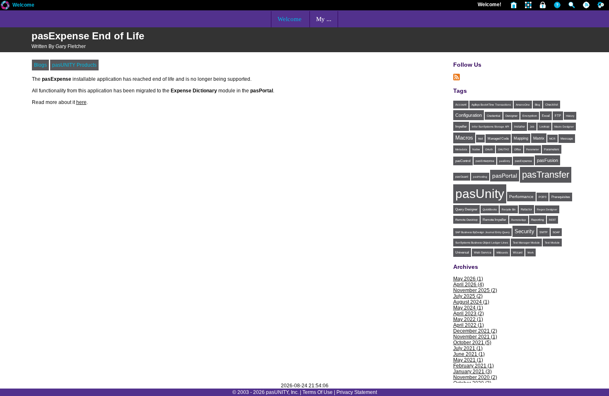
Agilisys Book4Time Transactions (491, 104)
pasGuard (461, 176)
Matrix (538, 138)
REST (552, 219)
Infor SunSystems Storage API (490, 126)
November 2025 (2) (475, 290)
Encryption (529, 115)
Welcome (23, 5)
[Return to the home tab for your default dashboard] (511, 4)
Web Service (482, 252)
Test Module (552, 242)
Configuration (468, 115)
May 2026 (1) (468, 279)
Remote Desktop (466, 219)
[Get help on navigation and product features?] (555, 4)
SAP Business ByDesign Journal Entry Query (482, 232)
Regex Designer (547, 209)
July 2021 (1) (468, 348)
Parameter (532, 149)
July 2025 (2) (468, 296)
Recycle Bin (509, 209)
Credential (493, 115)
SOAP (556, 232)
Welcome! (489, 4)
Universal (462, 252)
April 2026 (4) (468, 284)
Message (567, 138)
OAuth (489, 149)
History (570, 115)
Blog (537, 104)
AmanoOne (523, 104)
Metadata (461, 149)
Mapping (521, 138)
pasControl (463, 161)
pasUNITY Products (74, 65)
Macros (464, 138)
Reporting (537, 220)
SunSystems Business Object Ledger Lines (481, 242)
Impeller (461, 126)
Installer (519, 126)
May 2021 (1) (468, 360)
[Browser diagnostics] (598, 4)
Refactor (526, 209)
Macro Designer (564, 126)
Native (476, 149)
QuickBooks (490, 209)
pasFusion (547, 160)
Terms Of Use (317, 392)
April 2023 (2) (468, 313)
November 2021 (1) (475, 337)
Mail (480, 138)
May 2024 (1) (468, 308)
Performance (521, 196)
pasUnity (479, 193)
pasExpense (523, 161)
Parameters (551, 149)
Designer (511, 115)
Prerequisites (560, 197)
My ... (323, 19)
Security (524, 231)
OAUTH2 (503, 149)
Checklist (551, 104)
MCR (552, 138)
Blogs (40, 65)
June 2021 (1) (469, 354)
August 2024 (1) (471, 302)
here (81, 102)
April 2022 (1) (468, 325)
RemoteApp (518, 219)
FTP (558, 116)
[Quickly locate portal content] (569, 4)
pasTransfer (545, 174)
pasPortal (504, 175)
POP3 (542, 197)
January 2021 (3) (472, 371)
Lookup (544, 126)
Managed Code (498, 138)
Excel (546, 116)
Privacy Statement (356, 392)
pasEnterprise (485, 160)
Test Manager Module (526, 242)
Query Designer (466, 209)
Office (517, 149)
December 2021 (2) (475, 331)
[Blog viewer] (584, 4)
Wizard (517, 252)
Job (532, 126)
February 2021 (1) (473, 366)
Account (460, 104)
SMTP (543, 232)
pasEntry (504, 160)
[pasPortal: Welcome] (5, 9)
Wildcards (502, 252)
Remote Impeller (494, 220)
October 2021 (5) (472, 342)
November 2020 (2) (475, 377)
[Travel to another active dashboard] (526, 4)
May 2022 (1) (468, 319)
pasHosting (480, 176)
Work (530, 252)
